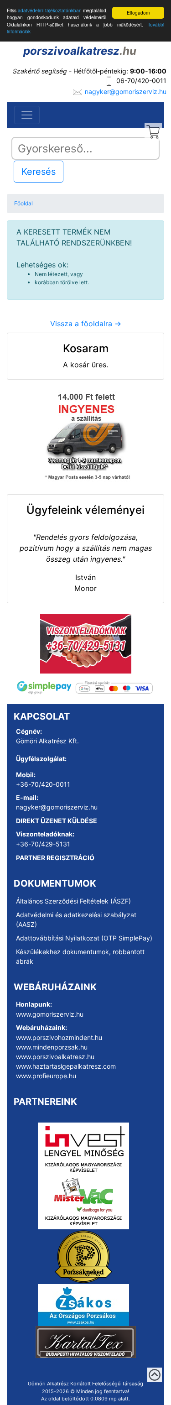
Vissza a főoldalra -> (85, 323)
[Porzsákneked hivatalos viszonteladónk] (83, 1256)
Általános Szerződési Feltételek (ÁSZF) (73, 901)
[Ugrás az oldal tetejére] (154, 1375)
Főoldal (23, 203)
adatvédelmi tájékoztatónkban (49, 10)
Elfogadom (138, 12)
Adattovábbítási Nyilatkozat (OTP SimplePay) (84, 938)
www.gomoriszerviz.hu (49, 1014)
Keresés (38, 171)
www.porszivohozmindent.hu (59, 1037)
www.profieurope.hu (46, 1076)
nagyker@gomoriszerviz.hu (125, 91)
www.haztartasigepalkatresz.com (66, 1066)
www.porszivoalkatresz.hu (55, 1056)
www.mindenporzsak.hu (52, 1047)
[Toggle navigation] (27, 115)
